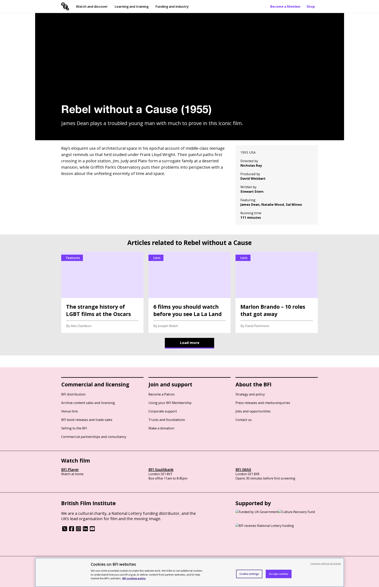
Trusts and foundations (166, 419)
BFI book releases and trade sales (86, 419)
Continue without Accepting (326, 563)
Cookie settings (249, 574)
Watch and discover (92, 6)
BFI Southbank (161, 469)
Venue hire (69, 411)
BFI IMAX (243, 469)
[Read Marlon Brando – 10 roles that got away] (276, 292)
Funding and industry (172, 6)
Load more (189, 342)
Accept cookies (278, 574)
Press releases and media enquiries (262, 402)
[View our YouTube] (92, 530)
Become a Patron (161, 394)
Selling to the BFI (74, 428)
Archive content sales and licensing (88, 402)
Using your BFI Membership (169, 402)
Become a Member (285, 6)
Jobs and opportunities (253, 411)
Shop (311, 6)
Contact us (243, 419)
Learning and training (131, 6)
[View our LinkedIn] (85, 530)
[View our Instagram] (78, 530)
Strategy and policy (250, 394)
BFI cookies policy (134, 578)
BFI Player (70, 469)
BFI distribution (73, 394)
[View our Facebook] (71, 530)
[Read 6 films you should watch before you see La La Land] (189, 292)
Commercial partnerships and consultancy (93, 436)
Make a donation (161, 428)
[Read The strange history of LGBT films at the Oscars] (102, 292)
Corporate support (162, 411)
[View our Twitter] (64, 530)
